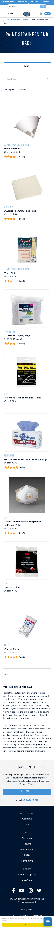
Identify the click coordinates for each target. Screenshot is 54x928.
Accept (27, 925)
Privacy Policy (27, 909)
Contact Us (27, 860)
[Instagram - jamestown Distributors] (30, 891)
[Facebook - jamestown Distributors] (13, 891)
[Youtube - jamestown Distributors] (21, 891)
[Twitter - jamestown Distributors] (39, 891)
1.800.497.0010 (30, 800)
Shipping (27, 838)
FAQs (27, 855)
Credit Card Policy (20, 915)
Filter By (27, 65)
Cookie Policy (36, 915)
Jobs (27, 824)
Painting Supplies (20, 19)
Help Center (27, 791)
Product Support (27, 874)
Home (7, 19)
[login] (40, 13)
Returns (27, 843)
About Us (27, 818)
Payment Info (27, 849)
